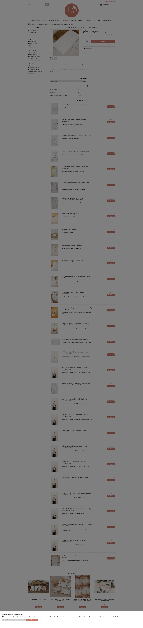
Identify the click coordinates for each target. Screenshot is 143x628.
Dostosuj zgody (21, 619)
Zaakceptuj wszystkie (32, 619)
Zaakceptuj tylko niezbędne (9, 619)
